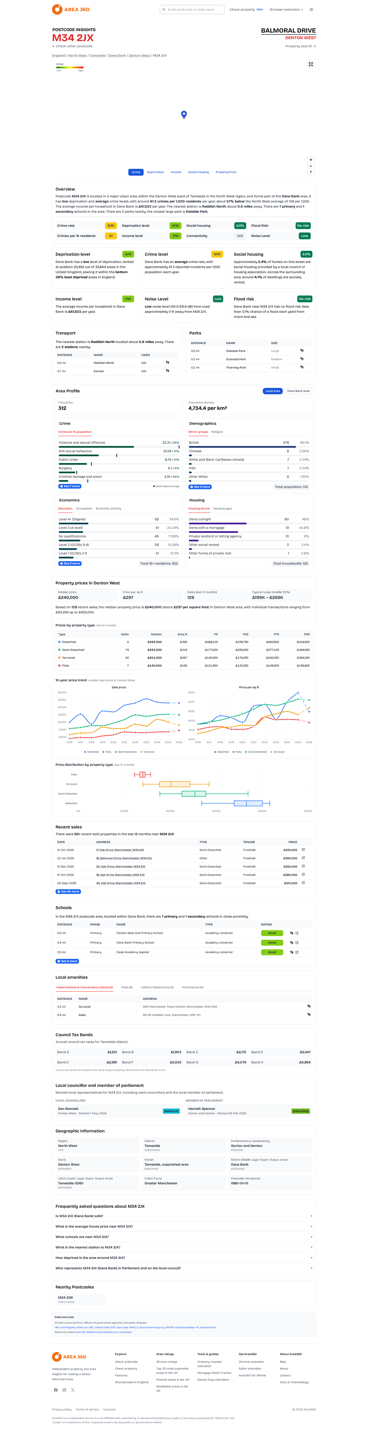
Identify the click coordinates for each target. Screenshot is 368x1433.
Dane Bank (117, 55)
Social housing (198, 172)
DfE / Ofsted (96, 1327)
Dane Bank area (298, 391)
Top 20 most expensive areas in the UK (172, 1371)
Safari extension (250, 1368)
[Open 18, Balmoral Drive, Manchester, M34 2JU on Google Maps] (303, 858)
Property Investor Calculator (209, 1364)
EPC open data (119, 1327)
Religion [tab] (217, 432)
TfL (197, 1327)
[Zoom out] (311, 166)
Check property (126, 1368)
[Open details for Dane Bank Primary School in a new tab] (297, 942)
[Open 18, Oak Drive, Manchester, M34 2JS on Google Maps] (303, 875)
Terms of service (87, 1409)
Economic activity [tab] (108, 508)
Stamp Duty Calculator (213, 1379)
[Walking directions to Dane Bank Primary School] (291, 942)
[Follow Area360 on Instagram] (64, 1390)
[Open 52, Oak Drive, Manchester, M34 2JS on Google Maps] (303, 867)
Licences (109, 1409)
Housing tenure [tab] (199, 508)
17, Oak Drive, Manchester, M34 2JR (120, 850)
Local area (273, 391)
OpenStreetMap (184, 1327)
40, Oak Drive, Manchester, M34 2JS (120, 883)
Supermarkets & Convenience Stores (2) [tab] (84, 987)
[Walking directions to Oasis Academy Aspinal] (291, 952)
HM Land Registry (65, 1327)
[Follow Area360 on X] (73, 1390)
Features (121, 1375)
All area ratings (166, 1362)
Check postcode (126, 1362)
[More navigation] (311, 9)
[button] (184, 115)
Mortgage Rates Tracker (214, 1373)
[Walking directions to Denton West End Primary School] (291, 933)
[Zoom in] (311, 160)
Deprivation (155, 172)
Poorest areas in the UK (172, 1379)
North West (77, 55)
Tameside (97, 55)
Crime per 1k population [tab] (75, 432)
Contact (285, 1375)
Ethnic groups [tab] (198, 432)
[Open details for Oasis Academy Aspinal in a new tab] (297, 952)
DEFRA (170, 1327)
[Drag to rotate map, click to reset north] (311, 172)
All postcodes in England (131, 1382)
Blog (283, 1362)
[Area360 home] (70, 9)
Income (176, 172)
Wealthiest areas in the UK (172, 1389)
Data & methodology (294, 1382)
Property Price (226, 172)
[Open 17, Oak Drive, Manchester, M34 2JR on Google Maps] (303, 850)
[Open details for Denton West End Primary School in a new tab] (297, 933)
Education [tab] (65, 508)
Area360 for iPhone (252, 1375)
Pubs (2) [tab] (126, 987)
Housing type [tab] (222, 508)
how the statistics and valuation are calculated (103, 1332)
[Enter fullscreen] (311, 64)
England (58, 55)
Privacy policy (62, 1409)
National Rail (208, 1327)
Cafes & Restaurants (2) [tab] (157, 987)
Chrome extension (251, 1362)
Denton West (139, 55)
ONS (107, 1327)
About (284, 1368)
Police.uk (82, 1327)
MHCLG (134, 1327)
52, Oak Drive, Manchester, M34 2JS (120, 866)
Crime (136, 172)
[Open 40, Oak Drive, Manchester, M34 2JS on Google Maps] (303, 883)
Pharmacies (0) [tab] (192, 987)
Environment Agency (152, 1327)
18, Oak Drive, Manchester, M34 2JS (120, 875)
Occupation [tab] (84, 508)
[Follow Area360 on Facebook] (56, 1390)
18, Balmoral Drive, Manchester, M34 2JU (124, 858)
